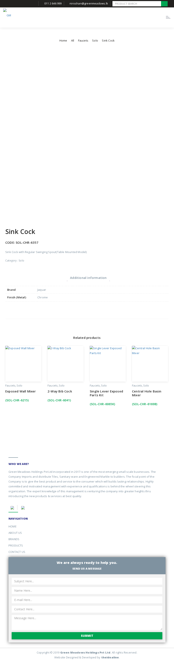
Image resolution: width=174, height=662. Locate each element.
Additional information (88, 277)
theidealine (110, 657)
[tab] (88, 277)
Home (63, 40)
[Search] (164, 3)
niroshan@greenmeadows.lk (89, 3)
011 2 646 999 (53, 3)
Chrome (42, 297)
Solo (95, 40)
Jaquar (41, 290)
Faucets (83, 40)
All (72, 40)
